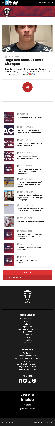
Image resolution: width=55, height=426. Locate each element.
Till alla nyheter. (15, 278)
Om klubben (27, 340)
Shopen (27, 343)
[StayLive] (27, 404)
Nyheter (27, 321)
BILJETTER (27, 332)
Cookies (37, 422)
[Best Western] (27, 408)
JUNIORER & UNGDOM (27, 329)
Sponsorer (27, 326)
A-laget (27, 324)
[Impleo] (27, 399)
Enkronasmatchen (27, 318)
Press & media (48, 422)
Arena (27, 337)
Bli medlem (27, 334)
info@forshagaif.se (30, 364)
